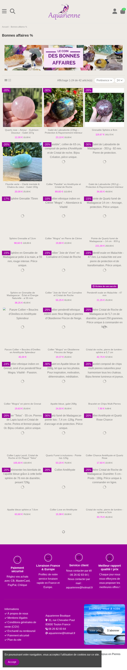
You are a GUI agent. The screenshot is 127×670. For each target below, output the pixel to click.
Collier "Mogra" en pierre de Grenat (22, 403)
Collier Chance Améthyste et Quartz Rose (104, 456)
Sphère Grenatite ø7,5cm (22, 238)
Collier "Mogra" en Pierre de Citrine (63, 238)
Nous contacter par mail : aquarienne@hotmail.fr (79, 583)
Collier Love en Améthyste (63, 509)
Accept (12, 662)
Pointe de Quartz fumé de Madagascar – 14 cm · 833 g (104, 240)
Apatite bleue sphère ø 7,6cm (22, 509)
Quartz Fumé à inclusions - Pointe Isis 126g (63, 456)
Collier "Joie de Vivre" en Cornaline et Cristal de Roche (63, 294)
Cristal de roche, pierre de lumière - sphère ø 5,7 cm (104, 351)
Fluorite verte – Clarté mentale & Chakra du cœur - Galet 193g (22, 185)
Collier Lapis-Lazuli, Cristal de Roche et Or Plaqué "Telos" (22, 456)
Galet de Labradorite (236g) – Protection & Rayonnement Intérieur (63, 131)
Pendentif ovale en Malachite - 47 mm (104, 294)
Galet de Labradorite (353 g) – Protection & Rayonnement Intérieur (104, 185)
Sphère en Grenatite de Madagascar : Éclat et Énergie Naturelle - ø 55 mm (22, 295)
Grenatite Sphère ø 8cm (104, 130)
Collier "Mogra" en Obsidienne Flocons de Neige (63, 351)
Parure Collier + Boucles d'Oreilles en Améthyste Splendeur (22, 351)
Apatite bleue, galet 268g (63, 403)
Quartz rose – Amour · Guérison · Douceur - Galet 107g (22, 131)
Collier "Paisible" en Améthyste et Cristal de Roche (63, 185)
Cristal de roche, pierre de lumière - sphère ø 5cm (104, 511)
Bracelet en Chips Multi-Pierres (104, 403)
